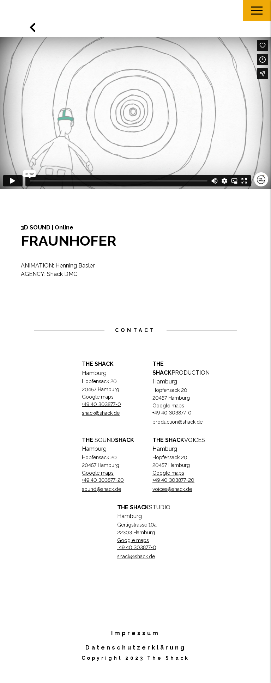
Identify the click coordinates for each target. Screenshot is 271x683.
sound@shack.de (101, 489)
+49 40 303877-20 (103, 480)
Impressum (135, 633)
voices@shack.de (172, 489)
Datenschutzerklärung (135, 647)
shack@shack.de (101, 413)
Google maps (98, 397)
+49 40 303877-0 (101, 404)
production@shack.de (177, 422)
